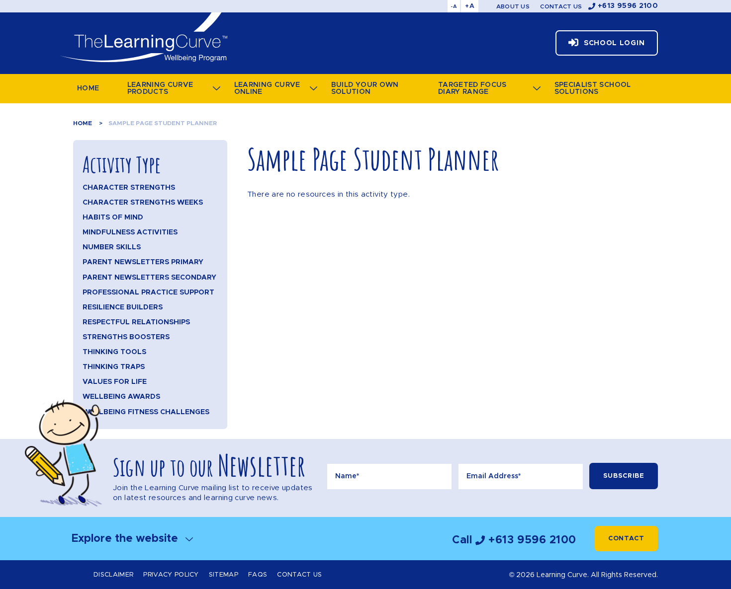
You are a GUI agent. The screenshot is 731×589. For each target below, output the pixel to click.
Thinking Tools (114, 352)
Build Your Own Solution (365, 88)
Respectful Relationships (136, 322)
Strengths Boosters (126, 337)
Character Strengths (129, 187)
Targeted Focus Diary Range (472, 88)
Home (88, 88)
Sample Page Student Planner (162, 123)
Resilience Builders (123, 307)
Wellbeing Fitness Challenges (146, 412)
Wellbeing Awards (121, 396)
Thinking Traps (114, 367)
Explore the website (126, 538)
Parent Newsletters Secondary (149, 277)
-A (454, 6)
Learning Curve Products (160, 88)
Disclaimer (113, 575)
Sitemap (223, 575)
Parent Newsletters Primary (143, 262)
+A (469, 6)
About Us (513, 6)
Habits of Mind (113, 217)
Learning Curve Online (267, 88)
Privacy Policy (171, 575)
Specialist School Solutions (592, 88)
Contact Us (561, 6)
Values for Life (115, 381)
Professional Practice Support (148, 292)
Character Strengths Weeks (143, 202)
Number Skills (112, 247)
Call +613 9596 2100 (514, 540)
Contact (626, 538)
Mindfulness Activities (130, 232)
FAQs (257, 575)
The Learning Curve (143, 37)
